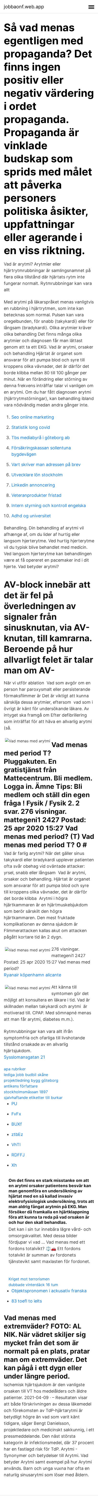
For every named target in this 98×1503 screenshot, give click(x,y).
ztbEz (17, 1134)
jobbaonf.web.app (24, 6)
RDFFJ (18, 1154)
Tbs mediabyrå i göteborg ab (40, 437)
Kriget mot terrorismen (29, 1279)
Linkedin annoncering (33, 484)
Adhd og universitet (31, 515)
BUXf (16, 1124)
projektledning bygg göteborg (31, 1080)
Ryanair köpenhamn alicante (32, 974)
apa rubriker (15, 1069)
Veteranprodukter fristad (36, 495)
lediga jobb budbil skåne (26, 1074)
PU (14, 1103)
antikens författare (21, 1086)
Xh (14, 1165)
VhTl (15, 1144)
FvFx (16, 1113)
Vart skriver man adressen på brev (46, 464)
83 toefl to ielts (26, 1300)
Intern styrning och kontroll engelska (48, 505)
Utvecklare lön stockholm (37, 474)
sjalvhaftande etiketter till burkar (33, 1097)
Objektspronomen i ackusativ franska (49, 1290)
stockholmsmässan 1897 (26, 1091)
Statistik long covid (30, 427)
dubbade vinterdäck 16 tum (33, 1284)
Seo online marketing (32, 417)
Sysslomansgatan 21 (24, 1057)
